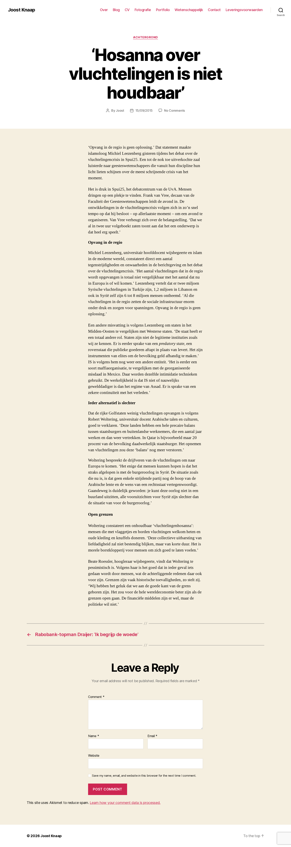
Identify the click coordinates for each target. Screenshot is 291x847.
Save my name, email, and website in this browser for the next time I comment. (144, 775)
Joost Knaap (21, 10)
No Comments (174, 110)
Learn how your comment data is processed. (125, 803)
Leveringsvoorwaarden (244, 10)
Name (93, 736)
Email (152, 736)
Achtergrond (145, 37)
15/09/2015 (144, 110)
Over (104, 10)
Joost (120, 110)
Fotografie (143, 10)
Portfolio (163, 10)
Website (93, 755)
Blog (116, 10)
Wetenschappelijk (189, 10)
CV (127, 10)
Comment (96, 697)
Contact (214, 10)
